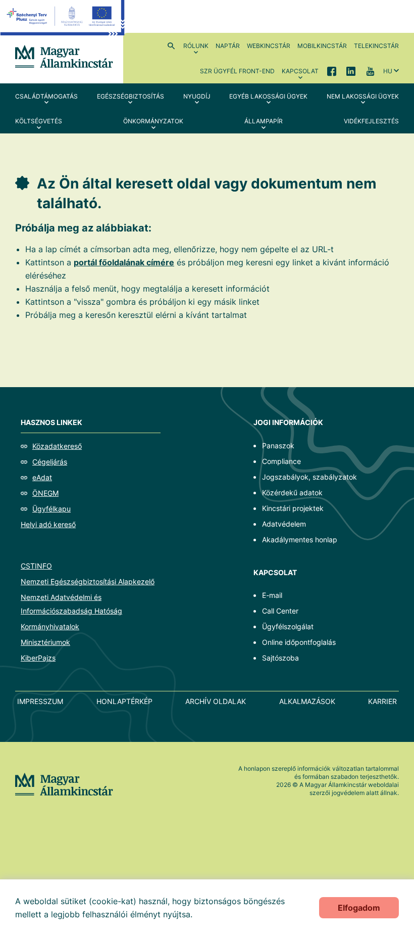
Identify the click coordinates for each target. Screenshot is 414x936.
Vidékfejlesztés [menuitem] (371, 121)
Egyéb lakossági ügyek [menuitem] (268, 96)
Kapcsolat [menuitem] (300, 71)
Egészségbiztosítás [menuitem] (130, 96)
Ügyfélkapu (51, 508)
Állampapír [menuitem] (263, 121)
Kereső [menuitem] (171, 45)
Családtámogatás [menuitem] (46, 96)
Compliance (281, 461)
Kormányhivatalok (50, 626)
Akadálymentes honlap (299, 539)
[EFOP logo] (62, 25)
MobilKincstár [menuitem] (322, 46)
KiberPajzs (38, 657)
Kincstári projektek (293, 508)
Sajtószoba (280, 657)
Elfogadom (359, 908)
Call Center (280, 610)
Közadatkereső (57, 446)
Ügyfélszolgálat (288, 626)
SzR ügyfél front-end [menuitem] (237, 71)
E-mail (272, 595)
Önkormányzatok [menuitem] (153, 121)
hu (387, 71)
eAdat (42, 477)
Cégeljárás (49, 461)
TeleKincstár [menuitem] (376, 46)
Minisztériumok (45, 642)
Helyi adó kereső (48, 524)
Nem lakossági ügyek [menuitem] (363, 96)
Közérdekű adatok (292, 492)
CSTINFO (36, 565)
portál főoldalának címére (124, 262)
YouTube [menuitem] (370, 70)
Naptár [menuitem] (228, 46)
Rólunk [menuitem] (196, 46)
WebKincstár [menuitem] (268, 46)
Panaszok (278, 445)
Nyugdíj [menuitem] (197, 96)
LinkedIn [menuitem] (350, 70)
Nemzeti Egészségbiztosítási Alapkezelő (87, 581)
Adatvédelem (284, 524)
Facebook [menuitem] (331, 70)
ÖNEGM (45, 493)
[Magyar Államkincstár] (64, 55)
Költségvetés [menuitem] (38, 121)
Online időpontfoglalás (299, 642)
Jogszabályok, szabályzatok (309, 477)
